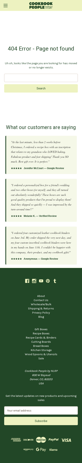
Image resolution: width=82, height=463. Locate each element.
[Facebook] (27, 281)
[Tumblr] (55, 281)
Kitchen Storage (41, 350)
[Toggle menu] (5, 5)
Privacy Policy (41, 312)
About (41, 296)
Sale (41, 358)
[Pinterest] (48, 281)
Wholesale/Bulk (41, 304)
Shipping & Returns (41, 308)
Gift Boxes (41, 329)
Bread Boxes (41, 346)
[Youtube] (41, 281)
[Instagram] (34, 281)
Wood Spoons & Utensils (41, 354)
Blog (41, 317)
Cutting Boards (41, 341)
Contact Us (41, 300)
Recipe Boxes (41, 333)
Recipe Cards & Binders (41, 337)
